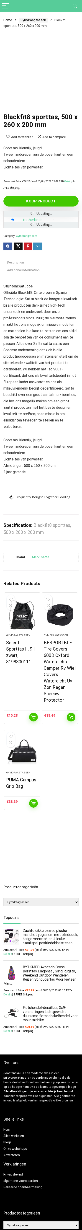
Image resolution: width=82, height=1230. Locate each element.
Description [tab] (15, 262)
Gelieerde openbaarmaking (22, 1187)
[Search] (74, 6)
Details (68, 181)
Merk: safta (40, 557)
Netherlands (32, 219)
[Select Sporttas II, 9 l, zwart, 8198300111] (22, 615)
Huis (6, 1129)
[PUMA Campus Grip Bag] (22, 752)
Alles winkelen (13, 1136)
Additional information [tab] (23, 270)
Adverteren (11, 1155)
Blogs (7, 1142)
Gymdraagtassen (33, 20)
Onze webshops (15, 1148)
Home (7, 20)
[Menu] (5, 6)
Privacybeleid (13, 1174)
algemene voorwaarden (20, 1181)
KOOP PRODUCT (41, 201)
